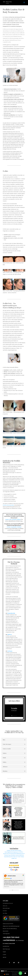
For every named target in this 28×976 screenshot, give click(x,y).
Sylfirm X (9, 634)
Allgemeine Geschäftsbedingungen (11, 926)
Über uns (5, 905)
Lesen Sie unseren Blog (12, 519)
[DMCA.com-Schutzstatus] (4, 971)
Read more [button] (6, 886)
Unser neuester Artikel (14, 527)
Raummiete (5, 931)
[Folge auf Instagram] (18, 962)
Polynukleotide (11, 613)
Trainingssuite (6, 933)
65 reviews (16, 867)
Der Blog (5, 913)
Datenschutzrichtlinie (8, 923)
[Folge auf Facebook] (9, 962)
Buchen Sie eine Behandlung (10, 928)
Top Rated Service (14, 918)
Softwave (9, 651)
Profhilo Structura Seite (8, 505)
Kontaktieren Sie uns (8, 903)
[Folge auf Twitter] (14, 962)
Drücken (5, 910)
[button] (25, 973)
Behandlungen (6, 908)
